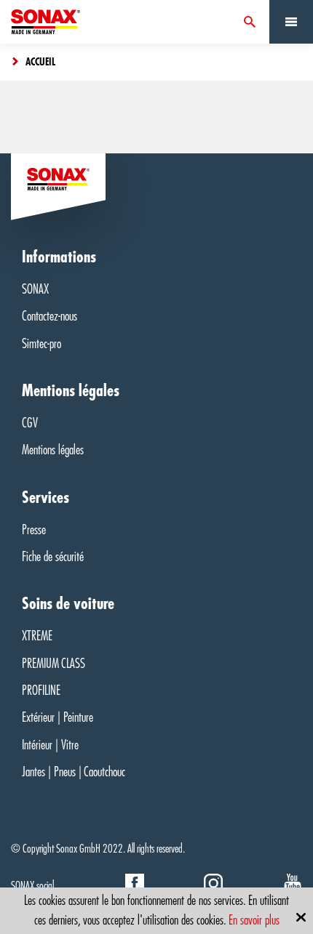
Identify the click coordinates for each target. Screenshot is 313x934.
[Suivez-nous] (134, 886)
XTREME (37, 636)
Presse (34, 529)
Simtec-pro (41, 343)
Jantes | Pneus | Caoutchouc (73, 771)
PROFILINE (41, 690)
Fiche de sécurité (53, 556)
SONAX (35, 289)
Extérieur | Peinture (57, 717)
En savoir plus (254, 920)
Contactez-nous (49, 316)
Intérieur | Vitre (50, 745)
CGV (30, 423)
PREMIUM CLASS (53, 663)
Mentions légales (53, 449)
